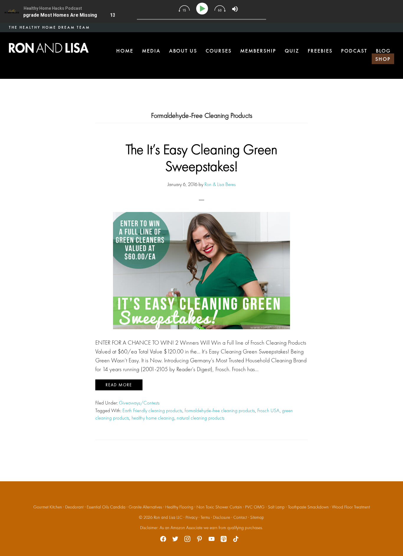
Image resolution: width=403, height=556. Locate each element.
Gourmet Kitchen (47, 507)
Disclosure (221, 517)
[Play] (203, 9)
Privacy (191, 517)
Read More (119, 384)
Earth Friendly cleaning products (152, 410)
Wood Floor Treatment (351, 507)
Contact (240, 517)
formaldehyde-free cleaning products (220, 410)
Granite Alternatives (145, 507)
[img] (184, 8)
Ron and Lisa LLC (168, 517)
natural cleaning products (201, 418)
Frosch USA (268, 410)
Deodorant (74, 507)
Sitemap (257, 517)
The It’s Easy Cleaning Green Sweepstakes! (201, 157)
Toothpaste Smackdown (308, 507)
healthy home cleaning (153, 418)
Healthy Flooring (179, 507)
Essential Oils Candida (106, 507)
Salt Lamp (276, 507)
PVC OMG (255, 507)
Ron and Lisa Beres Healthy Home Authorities (49, 48)
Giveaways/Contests (139, 403)
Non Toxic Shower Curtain (219, 507)
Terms (205, 517)
